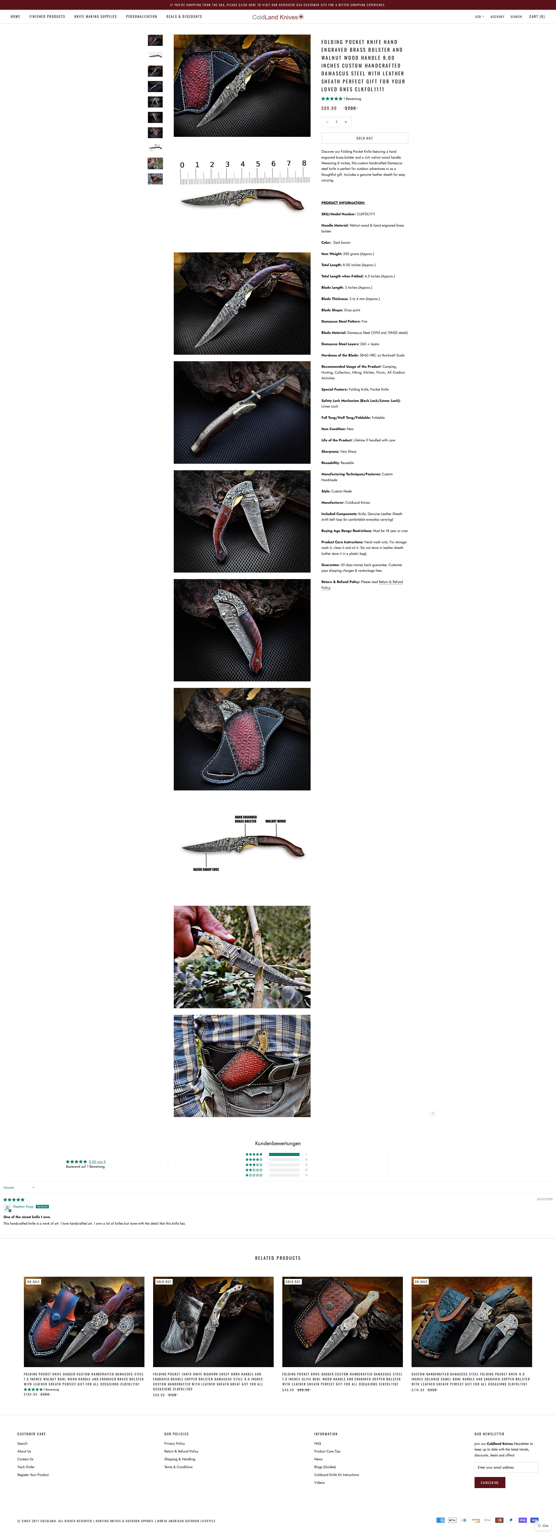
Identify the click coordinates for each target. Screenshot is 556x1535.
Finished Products (47, 16)
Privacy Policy (174, 1443)
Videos (319, 1482)
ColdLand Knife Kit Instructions (336, 1474)
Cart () (537, 16)
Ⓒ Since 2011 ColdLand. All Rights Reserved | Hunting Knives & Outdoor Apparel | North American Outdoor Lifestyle (116, 1521)
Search (516, 16)
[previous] (13, 1332)
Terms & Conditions (178, 1466)
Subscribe (490, 1482)
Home (15, 16)
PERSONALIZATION (141, 16)
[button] (332, 98)
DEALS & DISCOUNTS (184, 16)
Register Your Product (33, 1474)
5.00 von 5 (97, 1161)
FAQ (317, 1443)
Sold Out (365, 138)
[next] (542, 1332)
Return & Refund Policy (181, 1451)
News (318, 1459)
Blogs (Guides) (325, 1466)
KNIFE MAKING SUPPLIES (95, 16)
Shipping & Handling (179, 1459)
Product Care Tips (327, 1451)
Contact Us (25, 1459)
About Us (24, 1451)
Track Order (26, 1466)
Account (498, 16)
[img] (13, 1199)
